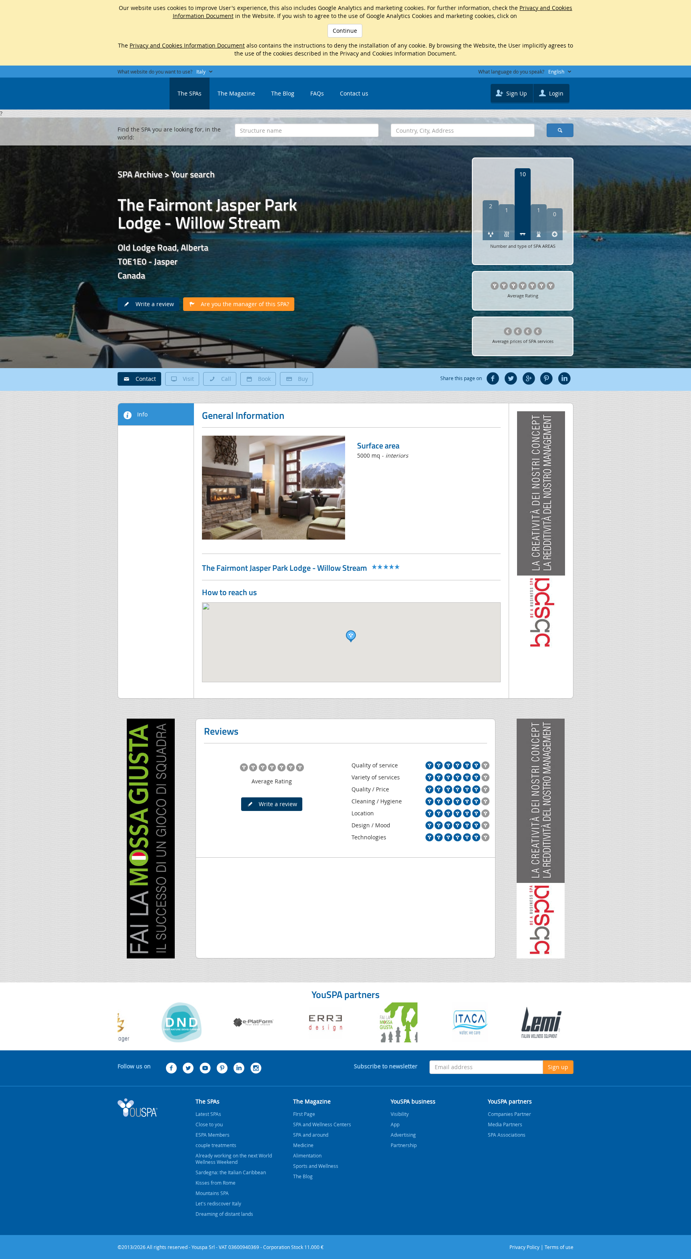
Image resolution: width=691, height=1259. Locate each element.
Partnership (404, 1145)
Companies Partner (509, 1114)
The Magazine (236, 93)
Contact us (354, 93)
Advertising (403, 1135)
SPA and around (310, 1135)
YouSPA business (413, 1101)
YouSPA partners (510, 1101)
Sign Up (516, 93)
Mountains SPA (212, 1193)
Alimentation (307, 1155)
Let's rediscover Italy (218, 1203)
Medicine (303, 1145)
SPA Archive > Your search (166, 174)
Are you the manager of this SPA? (242, 304)
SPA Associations (506, 1135)
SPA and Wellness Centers (322, 1124)
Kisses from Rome (216, 1182)
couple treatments (216, 1145)
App (395, 1124)
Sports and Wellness (315, 1166)
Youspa (138, 1107)
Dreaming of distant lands (224, 1214)
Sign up (558, 1067)
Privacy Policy (524, 1247)
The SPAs (190, 93)
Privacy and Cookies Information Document (187, 45)
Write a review (152, 304)
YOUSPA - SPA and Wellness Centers (138, 91)
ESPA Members (213, 1135)
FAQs (317, 93)
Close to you (209, 1124)
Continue (345, 30)
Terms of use (559, 1247)
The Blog (282, 93)
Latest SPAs (208, 1114)
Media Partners (505, 1124)
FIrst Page (304, 1114)
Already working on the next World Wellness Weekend (234, 1158)
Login (555, 93)
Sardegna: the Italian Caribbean (231, 1172)
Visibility (400, 1114)
